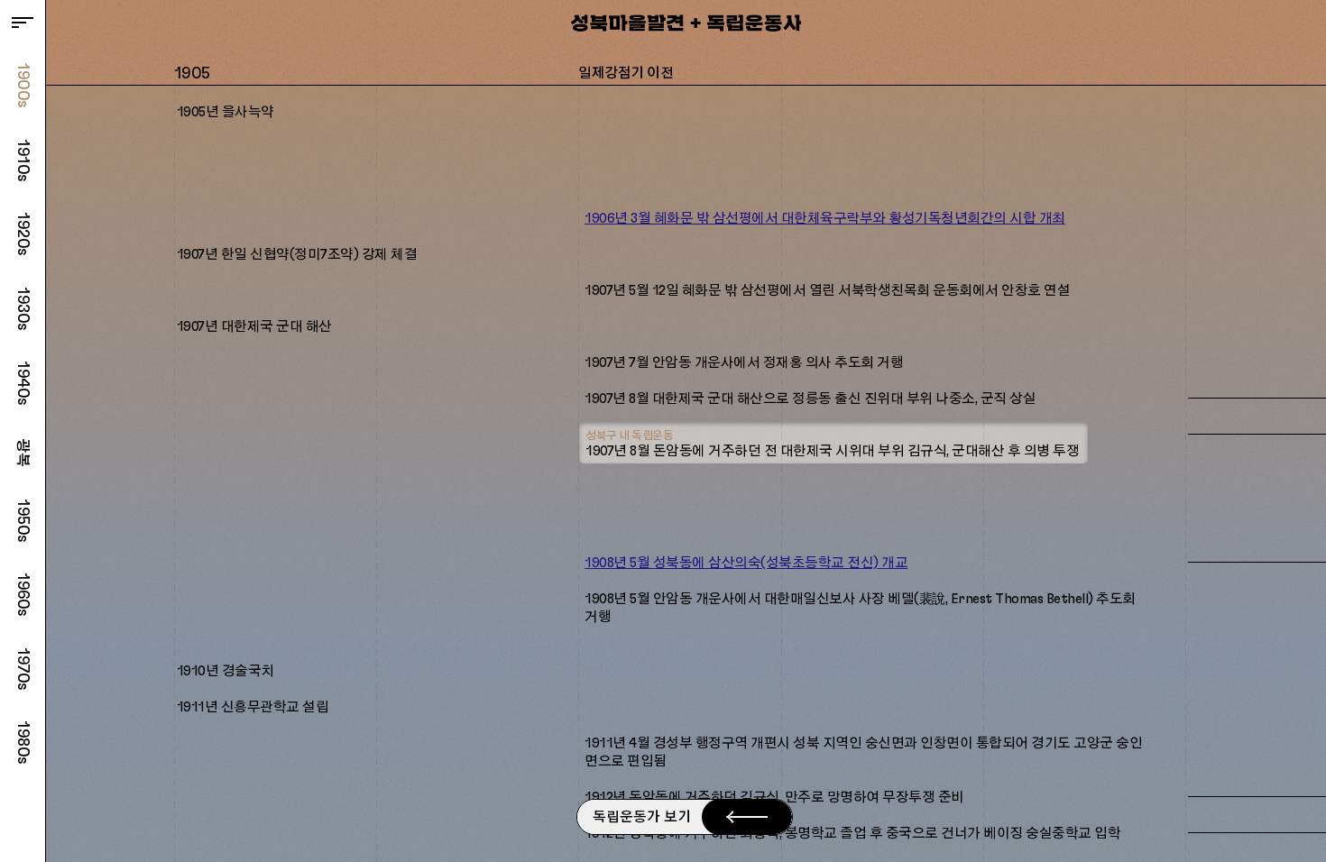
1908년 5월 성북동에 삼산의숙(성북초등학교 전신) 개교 (746, 563)
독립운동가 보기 (642, 817)
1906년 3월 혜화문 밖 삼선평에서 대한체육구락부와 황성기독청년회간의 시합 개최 (825, 218)
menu (22, 22)
